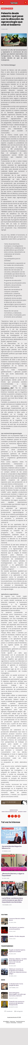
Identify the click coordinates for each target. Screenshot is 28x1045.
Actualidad (5, 855)
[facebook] (12, 816)
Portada (10, 8)
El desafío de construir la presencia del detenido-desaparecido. (16, 1003)
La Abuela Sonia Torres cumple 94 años (16, 984)
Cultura (8, 1022)
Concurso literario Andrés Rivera (17, 919)
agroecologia (14, 810)
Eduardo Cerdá (22, 811)
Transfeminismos (20, 1021)
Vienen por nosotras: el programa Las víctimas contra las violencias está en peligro (18, 971)
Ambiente (4, 8)
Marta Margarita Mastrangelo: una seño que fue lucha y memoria (17, 994)
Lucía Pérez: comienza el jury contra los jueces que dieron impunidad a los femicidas (12, 900)
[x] (9, 816)
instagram (19, 1011)
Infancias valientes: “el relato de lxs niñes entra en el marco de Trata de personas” (18, 961)
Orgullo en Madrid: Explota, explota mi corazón (17, 950)
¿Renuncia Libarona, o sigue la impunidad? (13, 875)
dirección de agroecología (9, 811)
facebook (9, 1011)
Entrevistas (13, 1022)
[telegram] (19, 816)
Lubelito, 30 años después (17, 936)
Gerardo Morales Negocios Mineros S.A (12, 847)
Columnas (12, 1021)
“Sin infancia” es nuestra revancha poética (16, 928)
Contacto (19, 1022)
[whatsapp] (15, 816)
